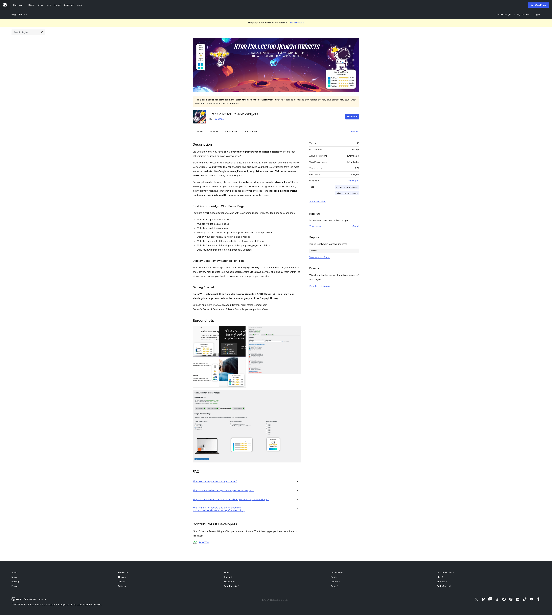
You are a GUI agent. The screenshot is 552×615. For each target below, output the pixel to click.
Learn (227, 572)
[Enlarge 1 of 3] (241, 329)
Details (199, 131)
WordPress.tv (231, 586)
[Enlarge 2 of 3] (297, 329)
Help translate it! (296, 22)
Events (334, 577)
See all (355, 226)
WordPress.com (445, 572)
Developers (229, 581)
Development (251, 131)
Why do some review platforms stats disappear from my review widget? (231, 499)
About (14, 572)
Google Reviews (351, 187)
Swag (334, 586)
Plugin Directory (19, 14)
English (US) (353, 180)
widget (355, 193)
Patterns (122, 586)
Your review (315, 226)
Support (355, 131)
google (339, 187)
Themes (122, 577)
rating (338, 193)
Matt (440, 577)
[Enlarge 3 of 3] (297, 393)
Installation (231, 131)
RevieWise (218, 118)
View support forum (319, 257)
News (14, 577)
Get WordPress (538, 5)
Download (352, 116)
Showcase (123, 572)
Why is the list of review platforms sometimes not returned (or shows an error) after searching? (219, 509)
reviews (346, 193)
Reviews (214, 131)
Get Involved (337, 572)
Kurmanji (43, 599)
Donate (335, 581)
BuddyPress (444, 586)
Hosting (15, 581)
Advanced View (317, 201)
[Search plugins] (42, 32)
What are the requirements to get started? (215, 481)
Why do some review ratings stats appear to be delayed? (223, 490)
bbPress (442, 581)
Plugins (121, 581)
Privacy (15, 586)
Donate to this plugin (320, 286)
